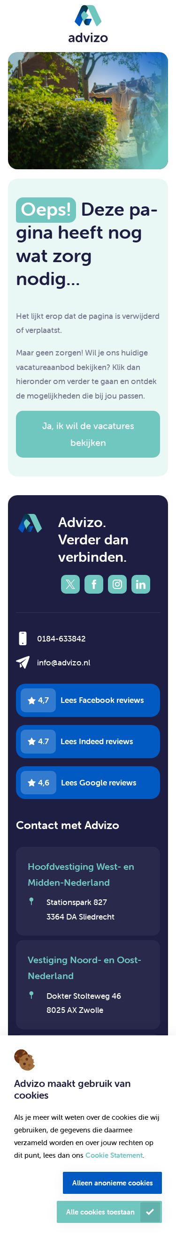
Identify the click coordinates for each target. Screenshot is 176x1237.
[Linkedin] (140, 584)
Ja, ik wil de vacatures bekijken (88, 434)
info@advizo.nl (63, 662)
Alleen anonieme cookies (112, 1182)
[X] (70, 584)
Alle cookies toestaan (100, 1211)
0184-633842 (61, 639)
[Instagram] (117, 584)
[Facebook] (93, 584)
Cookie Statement (114, 1155)
